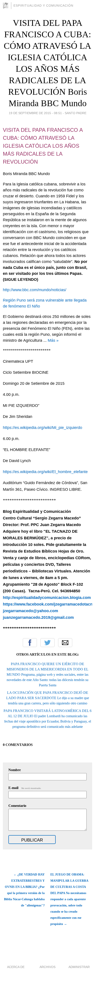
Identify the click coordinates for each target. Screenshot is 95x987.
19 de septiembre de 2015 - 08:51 (35, 113)
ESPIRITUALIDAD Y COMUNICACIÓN (43, 5)
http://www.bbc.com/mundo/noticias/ (34, 290)
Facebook (30, 642)
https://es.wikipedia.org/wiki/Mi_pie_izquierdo (42, 427)
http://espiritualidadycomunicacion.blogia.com (47, 597)
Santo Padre (75, 113)
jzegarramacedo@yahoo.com (30, 611)
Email (65, 642)
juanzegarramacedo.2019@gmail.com (38, 617)
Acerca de (16, 967)
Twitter (47, 642)
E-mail (24, 788)
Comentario (17, 806)
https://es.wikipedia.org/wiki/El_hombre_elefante (45, 472)
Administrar (79, 967)
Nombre (14, 770)
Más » (53, 340)
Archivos (47, 967)
